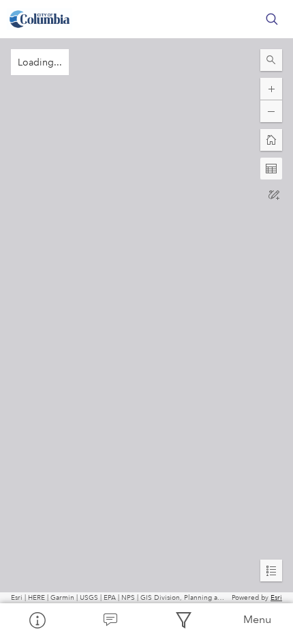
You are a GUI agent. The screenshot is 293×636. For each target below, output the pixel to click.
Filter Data (183, 619)
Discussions (110, 619)
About (37, 619)
